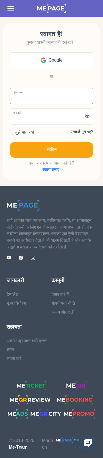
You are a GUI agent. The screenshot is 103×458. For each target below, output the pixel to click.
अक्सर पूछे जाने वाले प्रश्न (27, 340)
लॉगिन (52, 149)
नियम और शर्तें (62, 312)
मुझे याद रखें (24, 132)
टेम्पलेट (12, 294)
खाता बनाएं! (52, 169)
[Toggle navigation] (10, 8)
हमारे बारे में (60, 294)
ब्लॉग (10, 349)
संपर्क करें (14, 358)
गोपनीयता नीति (63, 303)
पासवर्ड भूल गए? (82, 131)
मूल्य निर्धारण (16, 303)
